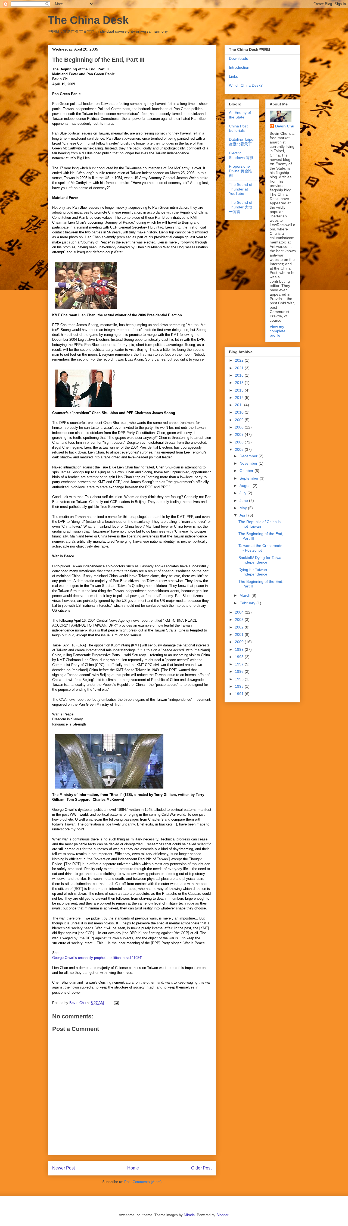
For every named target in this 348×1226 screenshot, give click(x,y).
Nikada (189, 1215)
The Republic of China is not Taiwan (259, 524)
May (244, 508)
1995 (240, 679)
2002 (240, 627)
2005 (240, 449)
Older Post (201, 1168)
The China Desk (88, 20)
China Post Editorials (238, 128)
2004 (240, 612)
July (243, 493)
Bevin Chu (284, 126)
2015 (240, 382)
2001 (240, 634)
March (245, 595)
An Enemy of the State (240, 114)
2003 (240, 619)
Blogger (222, 1215)
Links (233, 76)
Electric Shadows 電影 (241, 155)
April (244, 515)
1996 (240, 671)
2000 (240, 642)
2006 (240, 442)
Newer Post (63, 1168)
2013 (240, 390)
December (249, 456)
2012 (240, 397)
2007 (240, 434)
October (247, 470)
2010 (240, 412)
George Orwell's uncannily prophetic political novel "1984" (97, 958)
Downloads (238, 58)
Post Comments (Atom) (142, 1182)
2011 (239, 405)
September (250, 478)
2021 (240, 368)
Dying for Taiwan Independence (252, 571)
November (249, 463)
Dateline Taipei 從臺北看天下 (241, 141)
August (246, 485)
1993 (240, 686)
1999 (240, 649)
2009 (240, 420)
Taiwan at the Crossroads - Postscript (260, 547)
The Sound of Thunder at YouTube (240, 189)
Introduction (239, 67)
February (248, 603)
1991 (240, 694)
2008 (240, 427)
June (244, 500)
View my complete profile (277, 330)
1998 (240, 657)
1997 (240, 664)
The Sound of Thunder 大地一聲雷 (240, 207)
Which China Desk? (246, 85)
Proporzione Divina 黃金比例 (240, 171)
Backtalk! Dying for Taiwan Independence (261, 559)
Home (133, 1168)
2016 (240, 375)
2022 (240, 360)
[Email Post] (116, 1003)
